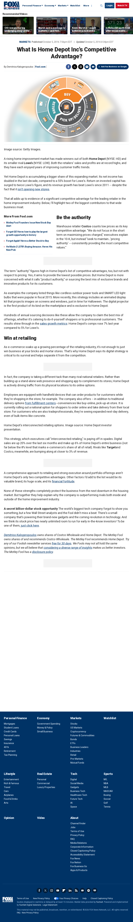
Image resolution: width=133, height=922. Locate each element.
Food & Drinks (11, 799)
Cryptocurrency (78, 731)
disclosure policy (42, 552)
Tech (73, 774)
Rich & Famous (11, 783)
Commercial (43, 783)
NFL (105, 779)
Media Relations (78, 843)
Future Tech (76, 799)
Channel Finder (78, 823)
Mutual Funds (77, 762)
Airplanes (9, 795)
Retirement (10, 751)
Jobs (72, 827)
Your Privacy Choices (68, 898)
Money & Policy (45, 727)
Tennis (107, 806)
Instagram (51, 890)
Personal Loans (12, 735)
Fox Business (11, 5)
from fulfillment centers (40, 403)
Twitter (74, 66)
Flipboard (63, 890)
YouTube (57, 890)
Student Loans (11, 727)
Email (93, 66)
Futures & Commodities (82, 735)
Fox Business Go (78, 866)
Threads (80, 66)
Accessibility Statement (82, 854)
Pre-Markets (76, 759)
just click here (30, 525)
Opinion (9, 818)
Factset (99, 902)
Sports (108, 774)
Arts (6, 803)
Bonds (73, 739)
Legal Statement (50, 905)
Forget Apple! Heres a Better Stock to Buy (27, 241)
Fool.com (40, 66)
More (86, 5)
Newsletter (82, 890)
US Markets (76, 727)
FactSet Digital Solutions (30, 905)
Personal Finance (31, 5)
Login (110, 5)
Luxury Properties (46, 787)
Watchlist (75, 5)
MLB (106, 787)
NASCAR (108, 791)
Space (73, 806)
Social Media (76, 783)
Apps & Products (78, 870)
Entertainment (11, 779)
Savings (8, 739)
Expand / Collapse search (101, 5)
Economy (49, 5)
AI (71, 803)
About (74, 818)
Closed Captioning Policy (82, 850)
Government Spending (48, 723)
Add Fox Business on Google (114, 67)
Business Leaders (79, 747)
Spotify (88, 890)
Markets (62, 5)
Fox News (75, 858)
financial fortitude (63, 481)
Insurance (9, 743)
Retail (73, 755)
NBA (106, 783)
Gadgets (74, 787)
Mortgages (9, 723)
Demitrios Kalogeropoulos (20, 535)
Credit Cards (10, 731)
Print (87, 66)
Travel (7, 787)
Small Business (45, 731)
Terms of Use (77, 831)
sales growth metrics (53, 323)
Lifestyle (9, 774)
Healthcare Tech (78, 795)
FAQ (72, 839)
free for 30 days (61, 543)
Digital (73, 779)
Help (84, 898)
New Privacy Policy (41, 898)
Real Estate (44, 774)
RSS (76, 890)
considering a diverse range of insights (68, 547)
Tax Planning (10, 755)
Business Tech (77, 791)
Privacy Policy (77, 835)
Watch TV (122, 5)
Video (41, 818)
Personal (41, 779)
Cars (6, 791)
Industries (75, 751)
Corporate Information (81, 847)
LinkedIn (70, 890)
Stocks (73, 723)
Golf (106, 803)
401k (6, 747)
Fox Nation (75, 862)
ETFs (72, 743)
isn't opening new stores (33, 189)
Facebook (68, 66)
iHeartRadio (94, 890)
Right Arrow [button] (127, 25)
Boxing (107, 795)
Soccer (107, 799)
